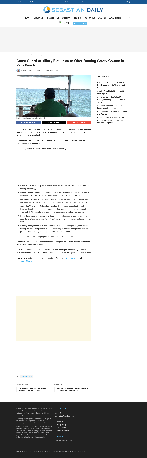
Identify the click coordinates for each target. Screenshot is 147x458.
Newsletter (53, 18)
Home (18, 55)
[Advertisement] (54, 318)
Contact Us (60, 419)
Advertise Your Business (65, 416)
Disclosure (60, 422)
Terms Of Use (61, 428)
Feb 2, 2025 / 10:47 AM (44, 70)
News (27, 18)
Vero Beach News (26, 376)
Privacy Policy (61, 425)
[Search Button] (129, 18)
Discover (38, 18)
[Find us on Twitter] (124, 2)
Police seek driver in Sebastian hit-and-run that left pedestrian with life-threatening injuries (112, 120)
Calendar (66, 18)
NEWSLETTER (80, 23)
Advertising (115, 18)
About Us (59, 413)
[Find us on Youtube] (127, 2)
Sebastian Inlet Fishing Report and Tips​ (32, 55)
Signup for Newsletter (64, 430)
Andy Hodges (27, 70)
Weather (102, 18)
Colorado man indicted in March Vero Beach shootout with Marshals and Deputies (111, 85)
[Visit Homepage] (74, 10)
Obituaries (90, 18)
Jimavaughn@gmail (24, 261)
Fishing (77, 18)
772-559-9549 (69, 258)
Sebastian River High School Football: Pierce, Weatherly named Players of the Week (112, 99)
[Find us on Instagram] (129, 2)
